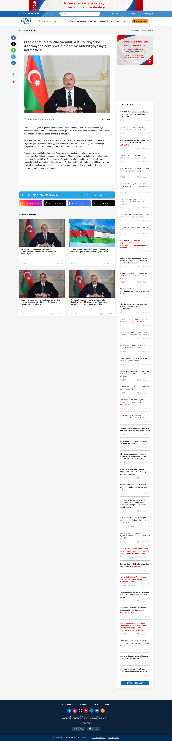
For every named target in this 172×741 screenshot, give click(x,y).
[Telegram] (32, 14)
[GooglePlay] (78, 729)
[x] (80, 710)
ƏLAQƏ (83, 705)
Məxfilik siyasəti (113, 738)
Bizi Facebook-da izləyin (80, 203)
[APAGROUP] (86, 723)
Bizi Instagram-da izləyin (32, 203)
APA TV (126, 21)
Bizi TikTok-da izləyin (55, 203)
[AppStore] (93, 729)
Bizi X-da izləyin (102, 203)
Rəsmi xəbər (147, 31)
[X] (26, 14)
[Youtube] (29, 14)
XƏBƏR (101, 21)
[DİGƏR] (150, 21)
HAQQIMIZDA (67, 705)
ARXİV (95, 705)
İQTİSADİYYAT (113, 21)
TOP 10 (107, 705)
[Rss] (38, 14)
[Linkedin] (35, 14)
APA (26, 140)
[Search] (97, 14)
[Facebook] (19, 14)
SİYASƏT (92, 21)
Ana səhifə (134, 31)
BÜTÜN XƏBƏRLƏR (77, 21)
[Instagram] (23, 14)
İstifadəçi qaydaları (99, 738)
